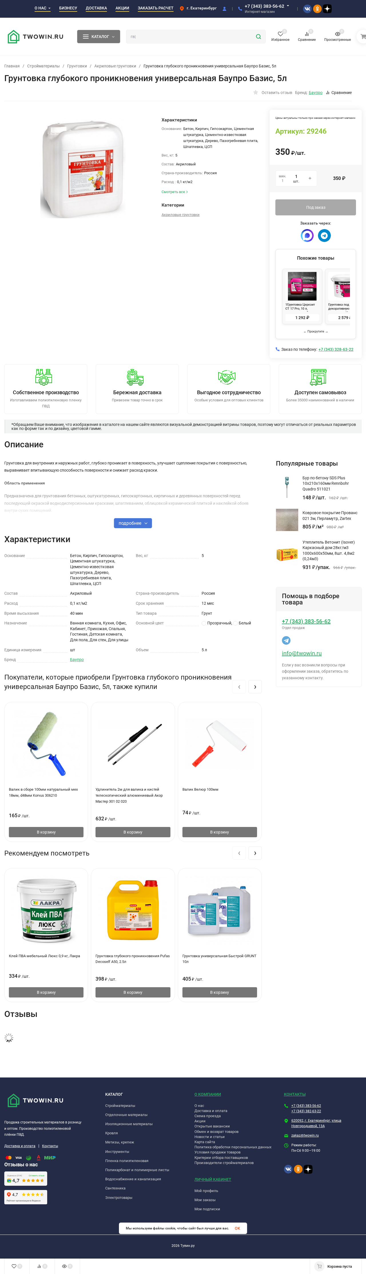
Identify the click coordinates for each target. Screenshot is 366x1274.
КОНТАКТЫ (295, 1094)
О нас (199, 1105)
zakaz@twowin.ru (305, 1135)
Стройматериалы (43, 66)
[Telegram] (324, 235)
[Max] (307, 235)
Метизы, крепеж (119, 1142)
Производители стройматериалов (224, 1163)
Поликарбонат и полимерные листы (137, 1170)
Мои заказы (205, 1200)
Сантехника (115, 1188)
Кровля (111, 1133)
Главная (12, 66)
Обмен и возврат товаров (216, 1131)
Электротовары (118, 1197)
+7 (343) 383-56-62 (264, 6)
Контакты (50, 1146)
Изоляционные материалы (129, 1124)
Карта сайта (204, 1142)
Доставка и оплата (19, 1146)
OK (237, 1228)
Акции (200, 1121)
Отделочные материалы (126, 1115)
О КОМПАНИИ (207, 1094)
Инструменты (117, 1151)
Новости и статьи (209, 1137)
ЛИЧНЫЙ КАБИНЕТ (212, 1179)
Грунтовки (77, 66)
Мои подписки (207, 1209)
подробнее (130, 523)
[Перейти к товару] (83, 166)
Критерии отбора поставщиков (221, 1157)
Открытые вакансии (212, 1126)
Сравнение (341, 92)
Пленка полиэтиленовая (126, 1161)
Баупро (77, 659)
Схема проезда (207, 1116)
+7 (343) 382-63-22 (306, 1111)
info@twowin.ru (302, 653)
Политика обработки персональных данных (232, 1147)
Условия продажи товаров (217, 1152)
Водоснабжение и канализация (133, 1179)
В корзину (46, 832)
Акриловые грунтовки (115, 66)
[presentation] (239, 686)
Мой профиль (206, 1191)
